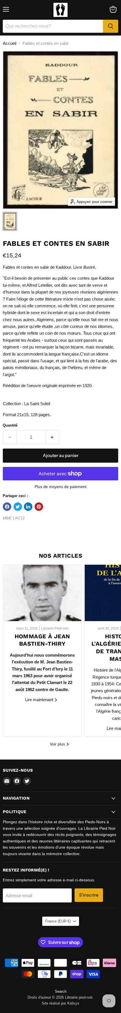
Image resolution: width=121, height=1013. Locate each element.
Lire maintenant (39, 699)
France (58, 921)
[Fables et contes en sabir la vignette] (10, 221)
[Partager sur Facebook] (7, 506)
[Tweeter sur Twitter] (18, 506)
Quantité (10, 425)
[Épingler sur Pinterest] (39, 506)
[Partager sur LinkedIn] (28, 506)
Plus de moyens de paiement (60, 486)
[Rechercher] (110, 26)
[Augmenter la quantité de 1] (52, 437)
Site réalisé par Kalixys (60, 1003)
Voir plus (58, 744)
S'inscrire (88, 895)
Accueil (9, 43)
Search (60, 991)
